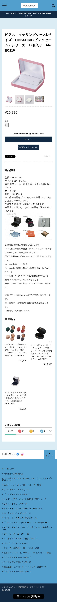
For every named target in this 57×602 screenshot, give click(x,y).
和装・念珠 (34, 548)
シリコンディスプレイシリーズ (17, 562)
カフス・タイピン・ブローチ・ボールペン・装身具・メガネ (27, 528)
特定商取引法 (23, 587)
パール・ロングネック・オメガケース (20, 518)
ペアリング (24, 490)
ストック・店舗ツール (37, 567)
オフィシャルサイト (9, 587)
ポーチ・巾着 (35, 485)
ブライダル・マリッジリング (16, 494)
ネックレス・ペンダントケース (17, 513)
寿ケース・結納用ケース (14, 548)
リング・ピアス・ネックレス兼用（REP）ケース (25, 499)
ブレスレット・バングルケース (17, 522)
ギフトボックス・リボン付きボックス (20, 538)
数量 (7, 121)
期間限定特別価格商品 (13, 474)
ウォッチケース (42, 522)
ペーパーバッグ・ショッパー (16, 543)
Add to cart (28, 139)
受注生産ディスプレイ (13, 567)
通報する (47, 156)
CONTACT (6, 590)
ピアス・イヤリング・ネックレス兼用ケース (23, 508)
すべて (10, 431)
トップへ (49, 456)
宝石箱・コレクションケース (16, 553)
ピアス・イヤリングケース (15, 504)
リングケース (9, 490)
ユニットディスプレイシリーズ (17, 557)
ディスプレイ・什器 (42, 553)
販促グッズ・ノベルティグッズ (17, 571)
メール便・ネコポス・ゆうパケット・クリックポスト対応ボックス (27, 479)
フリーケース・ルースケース (16, 534)
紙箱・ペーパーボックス (14, 485)
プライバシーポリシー (38, 587)
